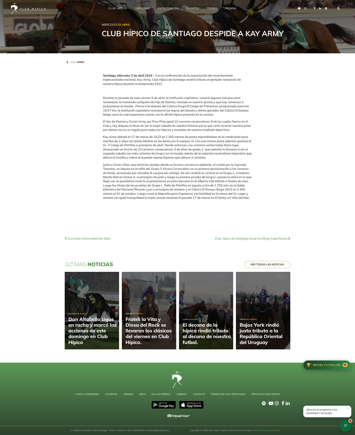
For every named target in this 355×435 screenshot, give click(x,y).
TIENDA (212, 8)
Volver (77, 62)
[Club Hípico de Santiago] (345, 425)
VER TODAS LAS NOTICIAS (267, 264)
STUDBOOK (111, 394)
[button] (327, 411)
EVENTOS (193, 8)
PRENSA (230, 8)
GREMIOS (128, 394)
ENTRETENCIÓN (168, 8)
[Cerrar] (348, 408)
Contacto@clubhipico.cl (158, 430)
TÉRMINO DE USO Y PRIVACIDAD (228, 394)
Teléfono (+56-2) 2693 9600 (130, 430)
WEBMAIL (182, 394)
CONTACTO (199, 394)
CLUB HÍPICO (117, 8)
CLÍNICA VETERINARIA (87, 394)
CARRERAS (142, 8)
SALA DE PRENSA (161, 394)
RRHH (142, 394)
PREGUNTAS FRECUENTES (265, 394)
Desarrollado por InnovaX (267, 430)
